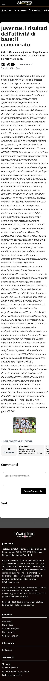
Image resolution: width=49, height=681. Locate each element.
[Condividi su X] (13, 64)
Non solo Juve (8, 632)
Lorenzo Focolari (25, 64)
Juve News (7, 10)
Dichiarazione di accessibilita (15, 671)
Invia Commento (33, 491)
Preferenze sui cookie (12, 675)
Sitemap (6, 664)
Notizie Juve (7, 625)
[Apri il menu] (3, 3)
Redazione (7, 650)
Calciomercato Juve (10, 628)
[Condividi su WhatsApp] (3, 64)
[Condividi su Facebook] (8, 64)
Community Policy (10, 667)
